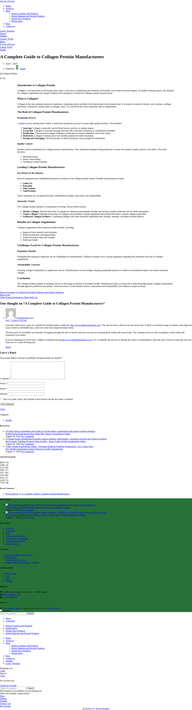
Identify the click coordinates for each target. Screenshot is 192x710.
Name (3, 383)
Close (2, 409)
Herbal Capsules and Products (24, 13)
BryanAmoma (23, 318)
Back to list (5, 295)
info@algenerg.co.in (11, 594)
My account (11, 573)
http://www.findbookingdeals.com (85, 325)
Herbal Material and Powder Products (28, 16)
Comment (5, 378)
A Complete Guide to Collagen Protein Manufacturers (45, 494)
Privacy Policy (12, 544)
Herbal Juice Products (21, 18)
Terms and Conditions (15, 541)
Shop (8, 578)
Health (3, 50)
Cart (7, 576)
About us (10, 528)
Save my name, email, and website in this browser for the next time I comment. (38, 399)
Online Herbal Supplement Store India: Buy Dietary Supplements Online (38, 434)
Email (3, 388)
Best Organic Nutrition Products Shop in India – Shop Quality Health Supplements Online (46, 441)
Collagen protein (24, 123)
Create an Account (8, 685)
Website (3, 394)
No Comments (27, 436)
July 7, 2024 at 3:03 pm (16, 320)
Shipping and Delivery (16, 536)
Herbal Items (17, 21)
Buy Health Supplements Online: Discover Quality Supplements (34, 449)
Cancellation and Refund (17, 538)
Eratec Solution (54, 608)
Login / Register (13, 663)
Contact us (10, 531)
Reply (8, 347)
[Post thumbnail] (50, 431)
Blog (8, 533)
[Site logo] (4, 1)
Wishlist (9, 581)
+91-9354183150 (10, 597)
